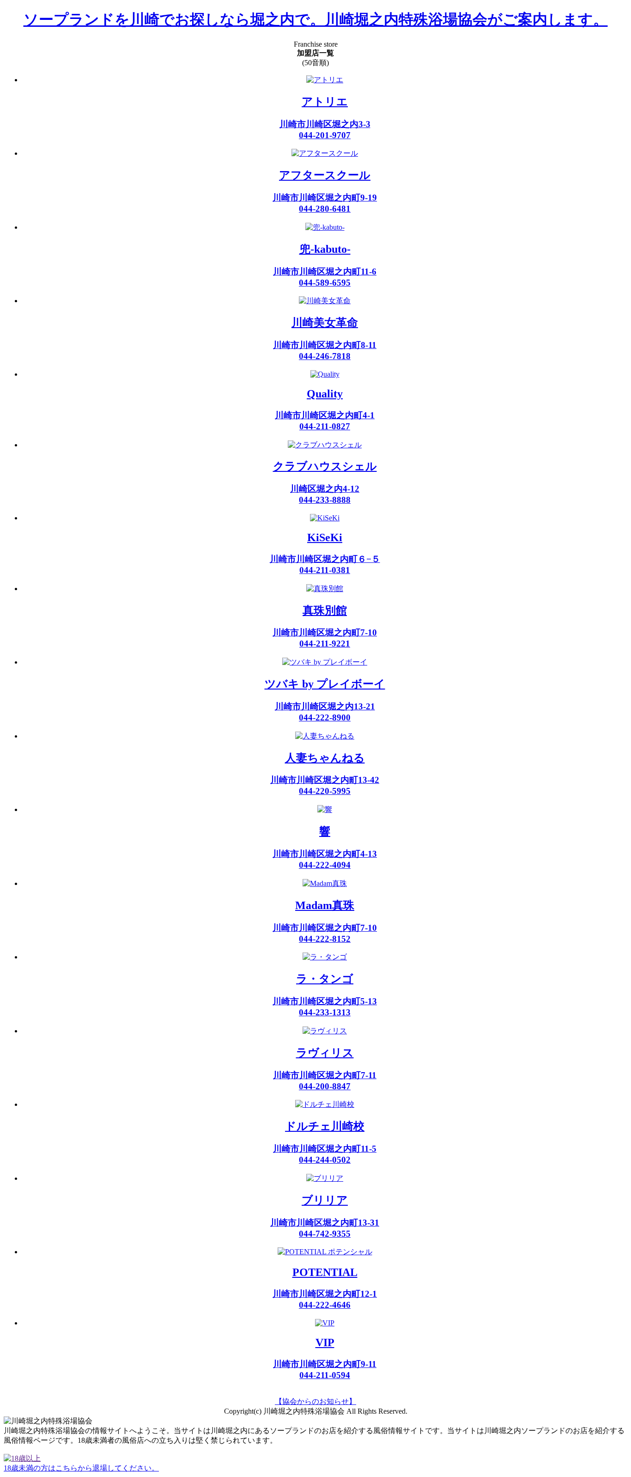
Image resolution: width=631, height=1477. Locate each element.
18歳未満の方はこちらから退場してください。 (81, 1468)
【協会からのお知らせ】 (315, 1401)
